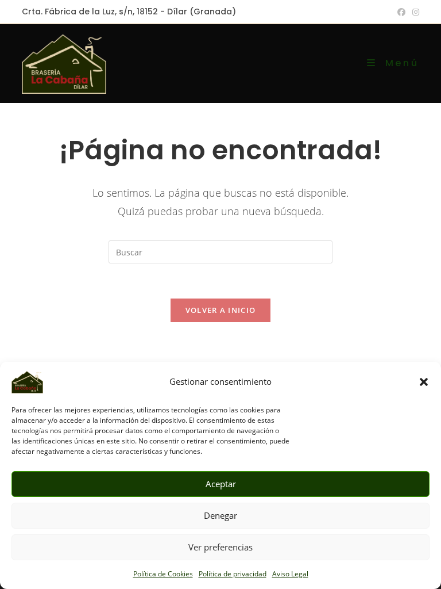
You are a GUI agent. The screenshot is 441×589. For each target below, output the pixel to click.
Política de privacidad (232, 574)
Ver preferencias (220, 547)
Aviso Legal (290, 574)
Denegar (220, 515)
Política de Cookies (163, 574)
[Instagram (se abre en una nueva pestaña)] (414, 12)
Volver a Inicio (220, 310)
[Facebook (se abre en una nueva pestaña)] (401, 12)
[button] (424, 382)
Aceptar (221, 483)
